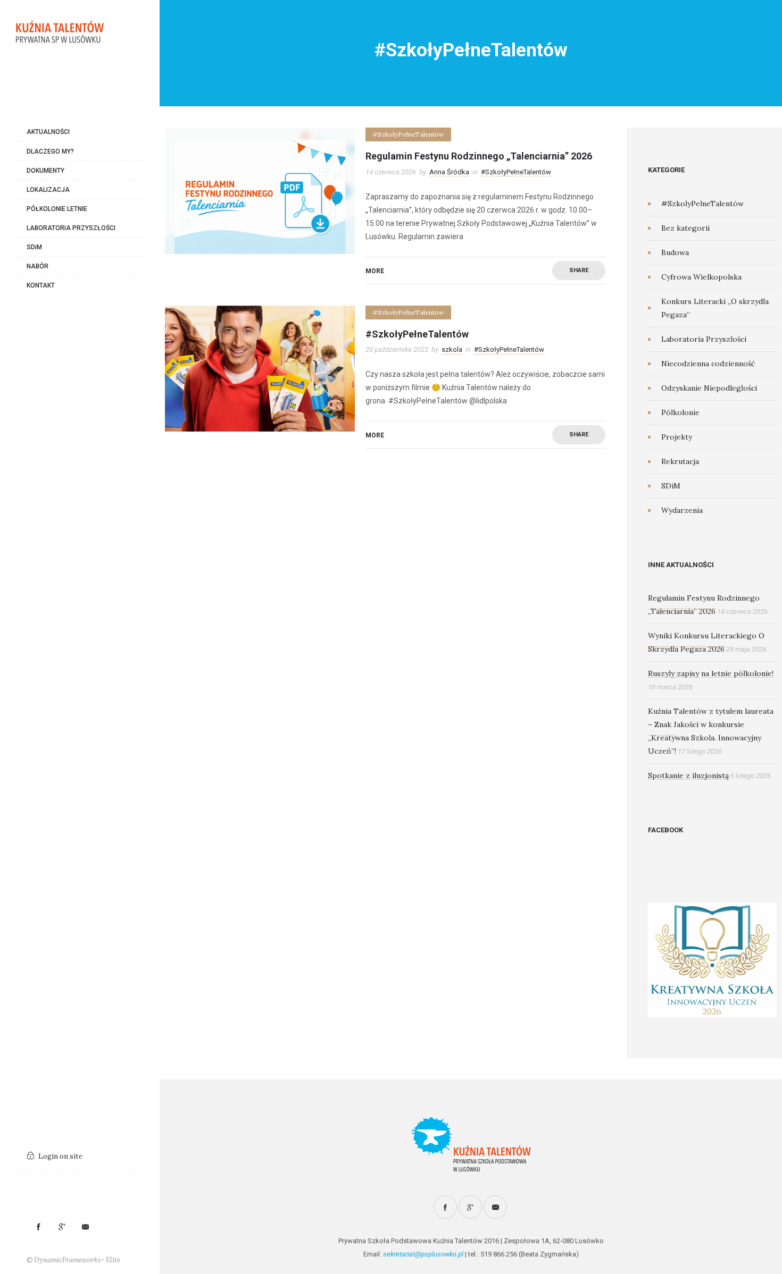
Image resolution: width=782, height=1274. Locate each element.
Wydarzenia (682, 510)
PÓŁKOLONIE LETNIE (57, 209)
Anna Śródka (449, 172)
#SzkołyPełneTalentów (417, 334)
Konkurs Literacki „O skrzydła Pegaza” (715, 308)
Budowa (675, 252)
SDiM (34, 247)
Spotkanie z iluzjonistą (688, 775)
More (374, 271)
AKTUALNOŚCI (48, 132)
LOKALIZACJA (48, 189)
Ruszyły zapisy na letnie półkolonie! (710, 673)
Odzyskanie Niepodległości (709, 388)
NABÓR (37, 266)
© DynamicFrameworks (64, 1259)
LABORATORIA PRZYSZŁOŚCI (71, 228)
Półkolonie (680, 412)
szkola (452, 349)
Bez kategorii (685, 228)
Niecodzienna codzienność (708, 363)
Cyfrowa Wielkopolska (701, 277)
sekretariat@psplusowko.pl (423, 1254)
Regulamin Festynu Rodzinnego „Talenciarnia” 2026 (478, 156)
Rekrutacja (680, 461)
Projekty (676, 437)
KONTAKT (41, 285)
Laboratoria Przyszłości (703, 339)
